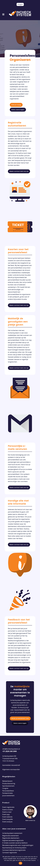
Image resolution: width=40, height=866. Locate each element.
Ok (20, 863)
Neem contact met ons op (19, 171)
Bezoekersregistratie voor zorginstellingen (17, 845)
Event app (6, 814)
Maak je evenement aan (20, 718)
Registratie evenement (10, 836)
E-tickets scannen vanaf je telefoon (15, 843)
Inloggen (20, 4)
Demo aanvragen (17, 109)
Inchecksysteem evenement (12, 833)
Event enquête (7, 819)
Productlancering (8, 783)
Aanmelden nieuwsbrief (11, 765)
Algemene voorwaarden (11, 769)
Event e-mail (6, 812)
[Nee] (38, 860)
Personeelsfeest (8, 791)
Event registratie (8, 807)
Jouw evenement (8, 795)
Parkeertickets (7, 793)
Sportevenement (8, 786)
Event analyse (7, 822)
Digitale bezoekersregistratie (13, 840)
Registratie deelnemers (10, 838)
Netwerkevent (7, 781)
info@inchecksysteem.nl (11, 749)
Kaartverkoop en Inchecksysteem (14, 848)
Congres (5, 788)
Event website (7, 817)
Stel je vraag (16, 105)
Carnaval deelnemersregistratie (13, 850)
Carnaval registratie (9, 852)
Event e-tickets (7, 809)
